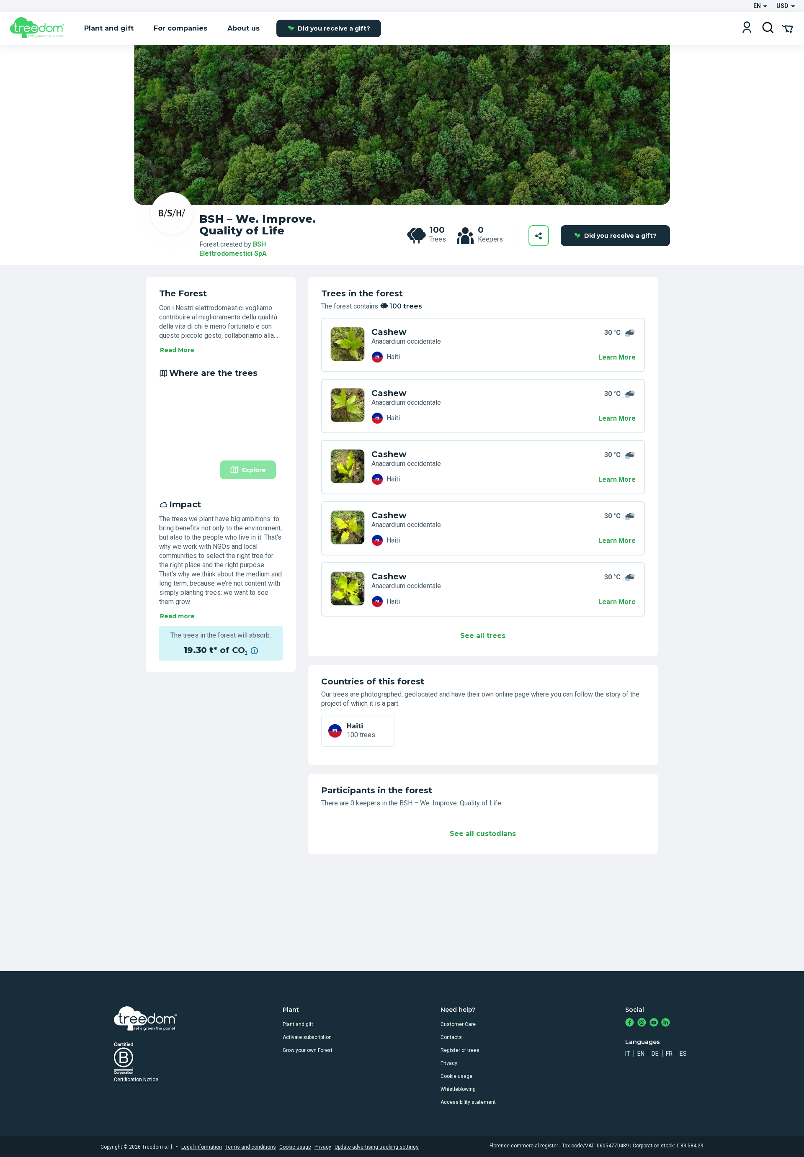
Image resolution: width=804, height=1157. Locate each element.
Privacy (449, 1063)
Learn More (617, 357)
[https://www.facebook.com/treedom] (629, 1023)
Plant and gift (298, 1024)
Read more (177, 616)
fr (669, 1053)
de (655, 1053)
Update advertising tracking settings (377, 1147)
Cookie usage (456, 1076)
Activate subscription (307, 1037)
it (627, 1053)
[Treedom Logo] (40, 28)
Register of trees (460, 1050)
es (683, 1053)
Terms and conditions (250, 1147)
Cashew (389, 332)
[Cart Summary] (787, 28)
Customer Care (458, 1024)
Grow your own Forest (307, 1050)
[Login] (747, 28)
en (640, 1053)
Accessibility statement (468, 1102)
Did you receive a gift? (334, 28)
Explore (254, 470)
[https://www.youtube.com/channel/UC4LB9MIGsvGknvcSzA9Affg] (653, 1023)
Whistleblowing (458, 1089)
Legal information (201, 1147)
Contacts (451, 1037)
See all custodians (483, 834)
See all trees (482, 636)
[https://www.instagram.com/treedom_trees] (641, 1023)
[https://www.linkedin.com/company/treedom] (665, 1023)
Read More (177, 350)
